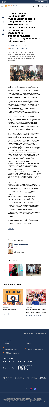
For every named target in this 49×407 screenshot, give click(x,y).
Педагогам (11, 228)
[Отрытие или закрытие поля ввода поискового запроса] (47, 6)
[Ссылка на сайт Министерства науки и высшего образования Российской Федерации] (2, 2)
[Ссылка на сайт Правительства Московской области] (5, 2)
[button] (44, 270)
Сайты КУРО (41, 1)
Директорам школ (37, 315)
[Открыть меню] (2, 6)
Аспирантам (12, 314)
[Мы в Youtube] (3, 34)
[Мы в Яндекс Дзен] (3, 30)
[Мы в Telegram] (3, 22)
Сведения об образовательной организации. (35, 333)
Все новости (11, 45)
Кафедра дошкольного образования (20, 48)
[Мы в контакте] (3, 18)
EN (34, 6)
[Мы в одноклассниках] (3, 26)
